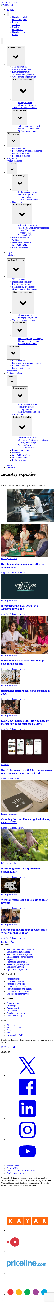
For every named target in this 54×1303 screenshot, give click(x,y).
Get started (11, 255)
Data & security (13, 1008)
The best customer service (18, 994)
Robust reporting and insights (30, 126)
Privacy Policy (13, 1165)
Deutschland (17, 29)
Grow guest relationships (23, 80)
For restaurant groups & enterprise (27, 151)
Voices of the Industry (27, 225)
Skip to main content (10, 2)
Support (10, 9)
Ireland (15, 22)
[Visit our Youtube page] (27, 1161)
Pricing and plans (14, 161)
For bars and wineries (16, 984)
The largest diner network (29, 128)
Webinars (16, 240)
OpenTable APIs (19, 245)
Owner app (11, 1006)
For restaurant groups (16, 981)
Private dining (13, 1003)
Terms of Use (12, 1168)
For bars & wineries (20, 153)
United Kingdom (19, 19)
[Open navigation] (2, 39)
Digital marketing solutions (18, 952)
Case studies (17, 202)
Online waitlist (13, 1011)
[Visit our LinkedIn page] (27, 1118)
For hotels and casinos (16, 986)
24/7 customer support (27, 131)
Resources (12, 164)
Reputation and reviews (17, 962)
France (15, 34)
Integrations (12, 158)
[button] (27, 1300)
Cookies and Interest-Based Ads (21, 1170)
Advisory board (24, 233)
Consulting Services (15, 967)
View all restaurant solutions (24, 107)
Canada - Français (20, 32)
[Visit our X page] (27, 1075)
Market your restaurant (22, 69)
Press (9, 1030)
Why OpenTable (19, 110)
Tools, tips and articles (27, 192)
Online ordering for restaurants (20, 957)
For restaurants (18, 148)
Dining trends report (26, 197)
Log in (9, 252)
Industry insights (20, 176)
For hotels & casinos (21, 156)
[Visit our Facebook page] (27, 1097)
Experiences (12, 959)
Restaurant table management (19, 954)
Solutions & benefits (16, 48)
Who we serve (13, 134)
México (15, 27)
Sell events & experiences (23, 74)
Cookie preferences (15, 1173)
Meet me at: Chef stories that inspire (33, 228)
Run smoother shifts (21, 72)
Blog (9, 1032)
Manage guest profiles (27, 105)
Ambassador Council (27, 235)
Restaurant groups (26, 194)
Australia (16, 24)
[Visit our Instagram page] (27, 1139)
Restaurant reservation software (20, 949)
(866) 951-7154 (8, 1047)
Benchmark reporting (16, 1013)
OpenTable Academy (21, 243)
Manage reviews (25, 102)
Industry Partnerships (27, 230)
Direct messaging (14, 1016)
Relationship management (18, 964)
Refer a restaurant (20, 248)
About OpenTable (14, 1027)
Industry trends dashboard (29, 199)
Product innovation (20, 238)
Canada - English (19, 17)
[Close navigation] (2, 42)
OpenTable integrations (17, 969)
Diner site (11, 1025)
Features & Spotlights (22, 205)
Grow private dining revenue (24, 77)
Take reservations (19, 67)
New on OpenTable (15, 1035)
